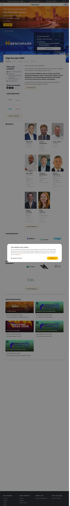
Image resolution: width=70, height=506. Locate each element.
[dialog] (34, 253)
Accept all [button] (53, 258)
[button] (16, 258)
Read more (17, 254)
